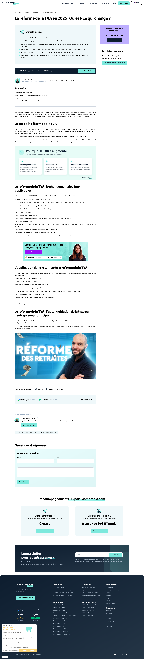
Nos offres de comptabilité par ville (62, 595)
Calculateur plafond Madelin (60, 618)
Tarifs (114, 3)
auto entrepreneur (85, 321)
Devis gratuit (124, 3)
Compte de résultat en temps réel (91, 595)
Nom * (58, 457)
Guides (108, 592)
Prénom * (19, 457)
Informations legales (21, 654)
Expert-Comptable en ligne (22, 12)
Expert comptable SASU (59, 629)
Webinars (108, 595)
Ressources (105, 3)
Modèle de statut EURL (59, 607)
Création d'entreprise (68, 3)
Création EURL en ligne (88, 610)
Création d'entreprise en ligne (90, 605)
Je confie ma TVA (85, 71)
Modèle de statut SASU (59, 610)
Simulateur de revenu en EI (60, 613)
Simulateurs (109, 587)
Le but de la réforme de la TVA (24, 92)
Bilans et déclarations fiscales (90, 592)
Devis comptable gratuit (25, 597)
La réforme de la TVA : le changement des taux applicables (31, 95)
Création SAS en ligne (87, 615)
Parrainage (109, 618)
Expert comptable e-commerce (61, 634)
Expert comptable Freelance (60, 631)
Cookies (38, 654)
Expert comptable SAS (59, 621)
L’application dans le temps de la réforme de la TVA (29, 98)
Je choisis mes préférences (10, 650)
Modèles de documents (112, 590)
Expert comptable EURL (59, 626)
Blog (107, 598)
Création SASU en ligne (88, 607)
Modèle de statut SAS (58, 605)
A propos (108, 610)
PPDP (29, 654)
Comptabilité (81, 3)
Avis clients (109, 613)
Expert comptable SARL (59, 623)
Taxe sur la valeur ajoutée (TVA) (48, 12)
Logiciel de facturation (88, 590)
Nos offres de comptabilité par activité (63, 590)
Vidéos (108, 600)
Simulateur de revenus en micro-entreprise (64, 615)
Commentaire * (21, 466)
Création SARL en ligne (88, 613)
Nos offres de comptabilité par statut (63, 592)
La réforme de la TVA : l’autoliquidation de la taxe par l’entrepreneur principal (36, 101)
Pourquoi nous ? (93, 3)
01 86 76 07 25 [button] (136, 4)
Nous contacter (110, 621)
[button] (5, 657)
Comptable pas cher (58, 587)
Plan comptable (110, 603)
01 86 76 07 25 (20, 591)
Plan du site (109, 626)
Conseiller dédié (110, 624)
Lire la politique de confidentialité (10, 645)
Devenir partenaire (111, 616)
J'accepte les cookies (28, 650)
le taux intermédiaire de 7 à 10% (46, 196)
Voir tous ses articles (29, 425)
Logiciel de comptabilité (88, 587)
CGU (33, 654)
